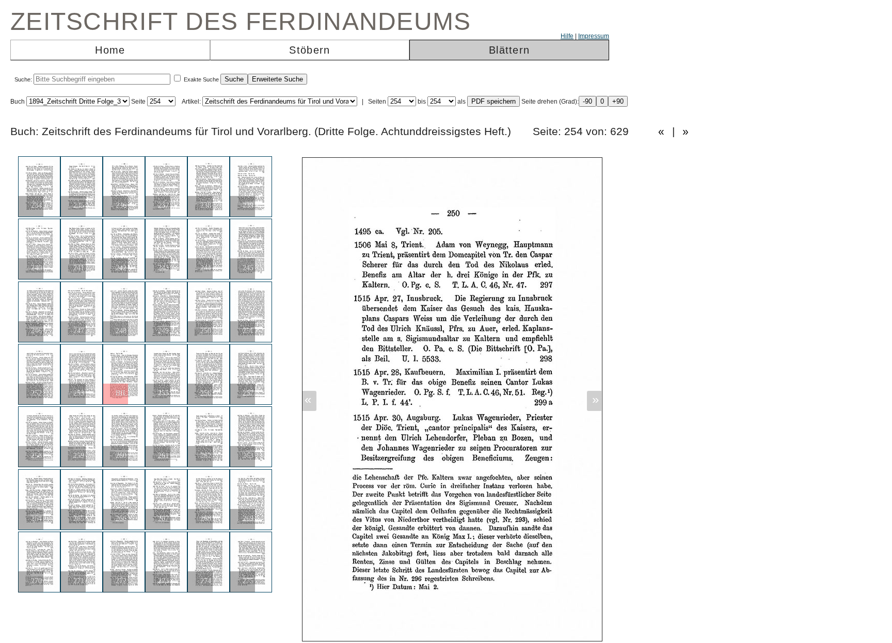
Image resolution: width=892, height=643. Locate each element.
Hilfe (567, 36)
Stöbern (309, 50)
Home (110, 50)
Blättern (509, 50)
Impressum (593, 36)
